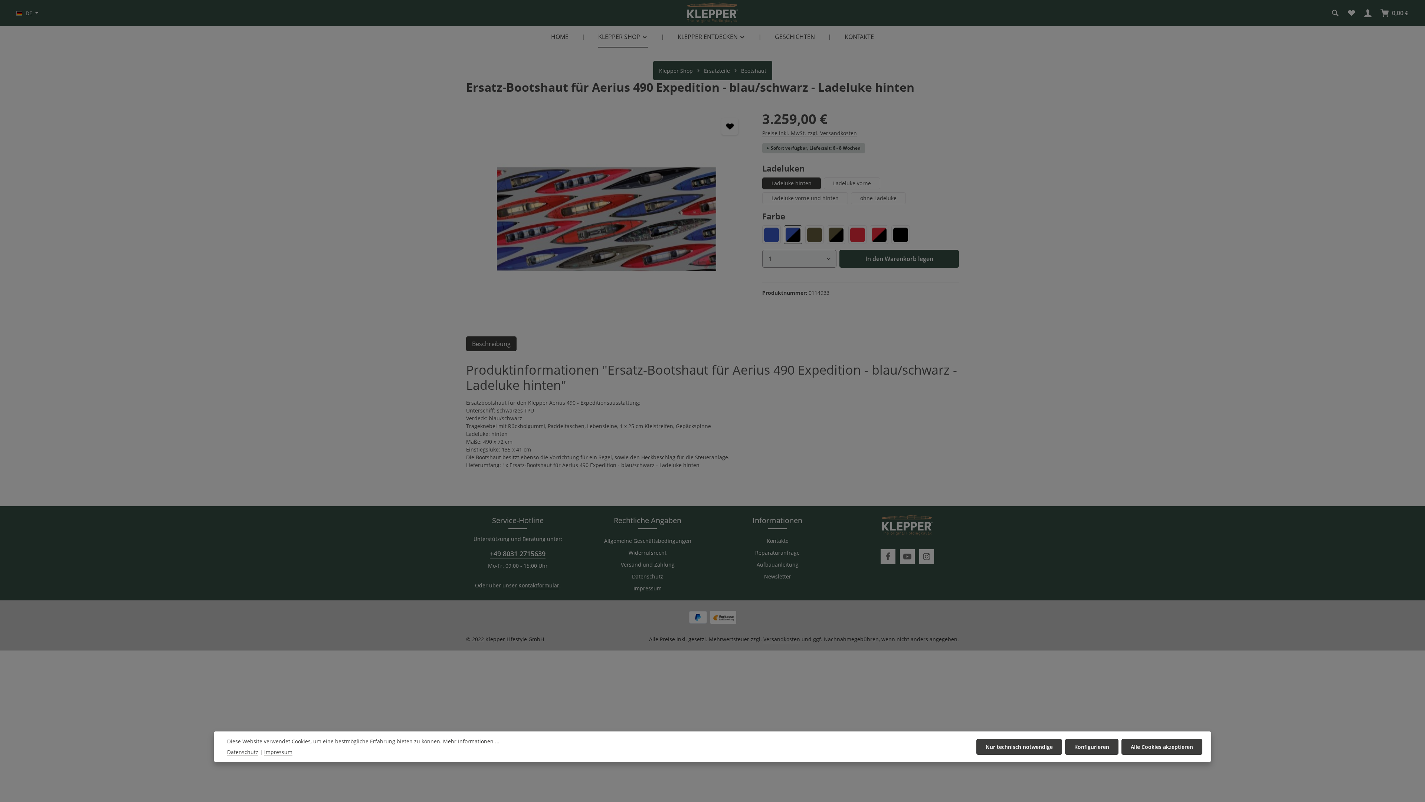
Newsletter (777, 576)
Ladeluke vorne (852, 183)
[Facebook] (888, 556)
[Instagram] (926, 556)
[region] (607, 219)
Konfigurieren (1091, 746)
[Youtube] (907, 556)
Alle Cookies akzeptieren (1162, 746)
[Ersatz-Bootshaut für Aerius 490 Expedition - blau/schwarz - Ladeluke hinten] (606, 219)
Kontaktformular (538, 585)
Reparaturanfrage (777, 552)
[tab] (491, 343)
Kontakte (778, 540)
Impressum (647, 588)
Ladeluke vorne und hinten (805, 198)
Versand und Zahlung (648, 564)
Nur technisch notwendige (1019, 746)
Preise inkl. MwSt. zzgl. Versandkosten (809, 133)
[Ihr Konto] (1367, 13)
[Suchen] (1335, 13)
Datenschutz (647, 576)
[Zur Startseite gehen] (712, 13)
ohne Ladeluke (878, 198)
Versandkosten (781, 639)
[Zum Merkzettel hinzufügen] (729, 126)
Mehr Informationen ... (471, 741)
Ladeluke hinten (792, 183)
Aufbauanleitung (778, 564)
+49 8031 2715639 (518, 553)
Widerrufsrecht (647, 552)
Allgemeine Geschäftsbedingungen (647, 540)
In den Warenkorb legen (899, 259)
